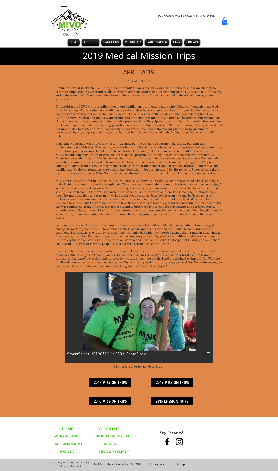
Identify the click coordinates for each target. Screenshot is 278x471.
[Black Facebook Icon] (167, 442)
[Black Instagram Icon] (179, 442)
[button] (225, 21)
